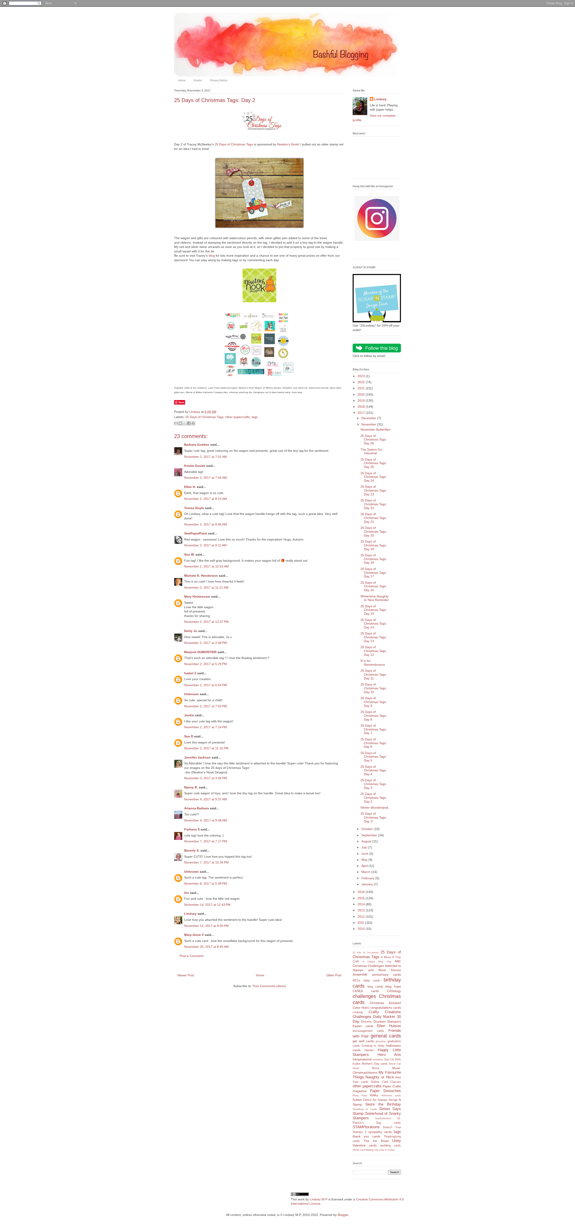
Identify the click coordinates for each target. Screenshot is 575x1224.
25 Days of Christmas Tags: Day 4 (373, 770)
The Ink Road (376, 1141)
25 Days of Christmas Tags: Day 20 (373, 531)
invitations (377, 1059)
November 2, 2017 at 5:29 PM (205, 664)
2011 (361, 922)
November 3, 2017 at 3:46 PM (205, 778)
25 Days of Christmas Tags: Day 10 (373, 688)
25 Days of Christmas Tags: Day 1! (373, 817)
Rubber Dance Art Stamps (370, 1100)
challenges (364, 996)
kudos (356, 1063)
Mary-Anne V (194, 935)
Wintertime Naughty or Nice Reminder (374, 598)
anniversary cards (386, 974)
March (366, 872)
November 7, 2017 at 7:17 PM (205, 841)
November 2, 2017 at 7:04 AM (205, 477)
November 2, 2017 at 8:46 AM (205, 524)
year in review (387, 1149)
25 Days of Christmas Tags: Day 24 (373, 477)
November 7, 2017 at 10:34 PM (206, 862)
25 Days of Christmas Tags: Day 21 (373, 517)
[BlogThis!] (180, 423)
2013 (362, 910)
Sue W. (189, 554)
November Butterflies (375, 429)
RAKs (374, 1095)
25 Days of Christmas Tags (234, 144)
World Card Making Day (366, 1149)
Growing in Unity (373, 1045)
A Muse (386, 957)
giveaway (381, 1041)
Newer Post (185, 975)
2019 (362, 400)
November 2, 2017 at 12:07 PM (206, 621)
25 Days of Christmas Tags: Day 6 (373, 743)
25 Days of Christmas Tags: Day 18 (373, 559)
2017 (362, 412)
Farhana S (192, 829)
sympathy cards (380, 1132)
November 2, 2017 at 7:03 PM (205, 706)
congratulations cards (385, 1007)
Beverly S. (191, 850)
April (365, 866)
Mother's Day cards (375, 1063)
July (364, 847)
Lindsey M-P (318, 1199)
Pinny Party (360, 1095)
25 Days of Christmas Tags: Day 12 (373, 651)
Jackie (189, 715)
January (367, 884)
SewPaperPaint (195, 533)
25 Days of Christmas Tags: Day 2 (373, 797)
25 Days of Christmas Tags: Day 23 (373, 490)
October (367, 829)
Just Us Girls (392, 1059)
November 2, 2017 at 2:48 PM (205, 643)
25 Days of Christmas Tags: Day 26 (373, 439)
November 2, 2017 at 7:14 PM (205, 727)
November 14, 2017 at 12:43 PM (207, 904)
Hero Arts (389, 1055)
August (366, 841)
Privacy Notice (219, 80)
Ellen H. (190, 487)
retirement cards (391, 1095)
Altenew (396, 970)
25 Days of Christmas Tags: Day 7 (373, 729)
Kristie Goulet (194, 465)
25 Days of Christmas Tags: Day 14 (373, 623)
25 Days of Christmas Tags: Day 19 (373, 545)
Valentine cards (365, 1145)
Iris (186, 893)
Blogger (343, 1215)
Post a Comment (191, 956)
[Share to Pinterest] (193, 423)
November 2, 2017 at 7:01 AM (205, 456)
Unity (396, 1141)
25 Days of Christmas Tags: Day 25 (373, 463)
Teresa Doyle (194, 508)
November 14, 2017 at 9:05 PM (206, 926)
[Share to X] (184, 423)
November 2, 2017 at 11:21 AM (206, 587)
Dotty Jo (190, 631)
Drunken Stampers (387, 1021)
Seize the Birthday (383, 1104)
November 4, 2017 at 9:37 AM (205, 799)
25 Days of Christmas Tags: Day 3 (373, 784)
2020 (362, 394)
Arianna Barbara (196, 808)
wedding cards (390, 1145)
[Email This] (176, 423)
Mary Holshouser (197, 596)
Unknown (191, 694)
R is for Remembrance (372, 662)
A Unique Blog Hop (377, 961)
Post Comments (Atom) (269, 986)
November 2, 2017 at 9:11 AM (205, 545)
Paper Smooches (385, 1091)
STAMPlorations (366, 1127)
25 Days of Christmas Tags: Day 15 (373, 610)
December (369, 418)
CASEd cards (366, 991)
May (364, 859)
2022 (362, 382)
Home (182, 80)
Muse (375, 1068)
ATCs (356, 980)
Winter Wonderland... (375, 807)
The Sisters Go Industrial (371, 451)
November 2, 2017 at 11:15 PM (206, 748)
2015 (362, 898)
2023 (362, 376)
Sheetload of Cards (365, 1109)
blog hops (393, 986)
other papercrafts (237, 417)
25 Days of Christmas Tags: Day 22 (373, 504)
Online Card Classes (386, 1082)
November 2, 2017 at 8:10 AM (205, 499)
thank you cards (366, 1136)
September (369, 835)
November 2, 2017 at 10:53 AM (206, 566)
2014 (362, 904)
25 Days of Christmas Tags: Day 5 (373, 756)
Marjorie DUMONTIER (200, 652)
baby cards (372, 980)
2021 (362, 388)
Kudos (198, 80)
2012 (362, 916)
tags (255, 417)
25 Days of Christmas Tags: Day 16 (373, 586)
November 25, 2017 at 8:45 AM (206, 946)
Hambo (369, 1050)
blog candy (375, 986)
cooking (358, 1012)
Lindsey (190, 913)
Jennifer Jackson (197, 757)
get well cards (363, 1041)
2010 (362, 928)
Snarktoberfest (383, 1118)
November (369, 424)
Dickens (366, 1021)
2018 (362, 406)
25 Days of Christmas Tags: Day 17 (373, 572)
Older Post (333, 975)
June (365, 853)
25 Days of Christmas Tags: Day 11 (373, 674)
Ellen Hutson (389, 1026)
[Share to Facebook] (189, 423)
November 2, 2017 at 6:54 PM (205, 685)
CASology (394, 991)
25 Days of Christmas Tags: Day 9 (373, 702)
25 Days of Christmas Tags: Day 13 (373, 637)
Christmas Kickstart (385, 1003)
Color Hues (361, 1007)
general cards (386, 1036)
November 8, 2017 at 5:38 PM (205, 883)
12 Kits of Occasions (366, 952)
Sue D (188, 736)
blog (212, 255)
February (368, 878)
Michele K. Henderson (201, 575)
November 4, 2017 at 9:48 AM (205, 820)
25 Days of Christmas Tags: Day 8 (373, 715)
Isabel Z (190, 673)
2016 (362, 892)
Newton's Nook (288, 144)
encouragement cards (368, 1031)
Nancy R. (191, 787)
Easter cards (363, 1026)
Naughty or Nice (379, 1077)
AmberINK (360, 974)
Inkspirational (362, 1059)
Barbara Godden (196, 444)
